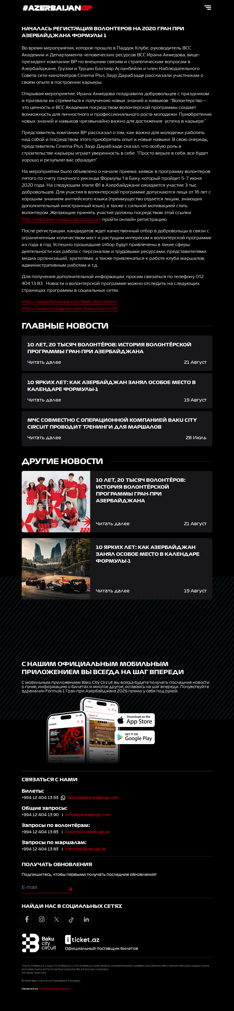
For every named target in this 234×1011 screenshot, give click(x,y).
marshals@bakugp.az (85, 849)
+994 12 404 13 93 (40, 798)
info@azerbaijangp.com (88, 815)
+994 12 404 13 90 (40, 815)
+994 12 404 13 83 (40, 832)
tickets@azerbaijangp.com (93, 798)
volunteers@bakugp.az (87, 832)
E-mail (29, 887)
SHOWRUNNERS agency (54, 989)
